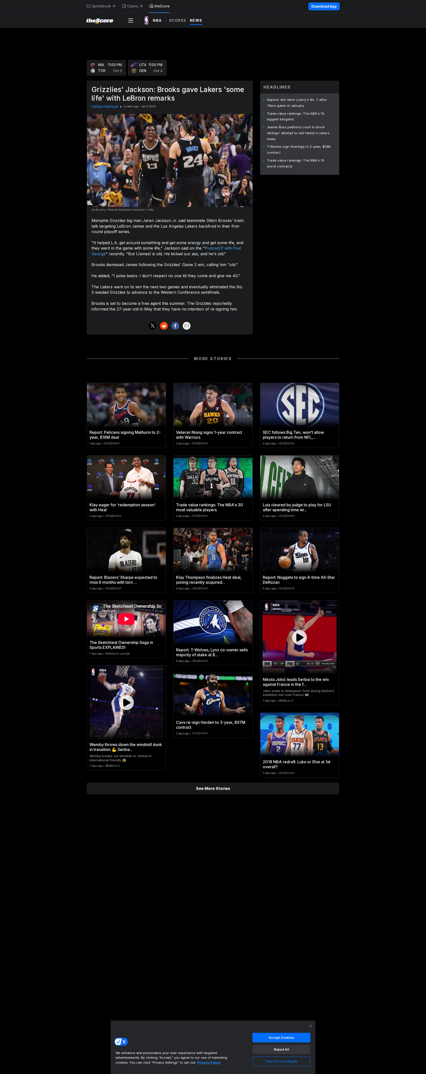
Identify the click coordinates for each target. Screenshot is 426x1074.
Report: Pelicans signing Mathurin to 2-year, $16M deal (125, 435)
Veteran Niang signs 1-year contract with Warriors (209, 435)
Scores (177, 20)
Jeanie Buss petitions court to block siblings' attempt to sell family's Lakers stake (298, 133)
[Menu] (131, 20)
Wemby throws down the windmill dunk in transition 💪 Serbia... (125, 747)
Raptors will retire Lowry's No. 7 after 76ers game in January (297, 103)
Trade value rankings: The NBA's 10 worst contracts (295, 163)
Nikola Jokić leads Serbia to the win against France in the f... (296, 682)
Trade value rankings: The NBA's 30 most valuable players (209, 507)
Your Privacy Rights (281, 1061)
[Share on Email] (187, 326)
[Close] (310, 1026)
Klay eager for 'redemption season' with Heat (122, 507)
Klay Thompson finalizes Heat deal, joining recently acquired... (209, 580)
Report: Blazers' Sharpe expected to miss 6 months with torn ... (123, 580)
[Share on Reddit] (164, 326)
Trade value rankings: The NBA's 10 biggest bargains (295, 116)
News (196, 20)
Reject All (281, 1049)
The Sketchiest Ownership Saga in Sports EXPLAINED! (121, 645)
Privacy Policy (209, 1062)
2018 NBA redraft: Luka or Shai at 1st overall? (296, 764)
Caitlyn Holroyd (104, 106)
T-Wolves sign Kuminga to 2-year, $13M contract (299, 149)
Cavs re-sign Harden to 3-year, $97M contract (210, 725)
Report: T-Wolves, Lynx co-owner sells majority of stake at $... (212, 652)
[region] (213, 1047)
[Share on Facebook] (175, 326)
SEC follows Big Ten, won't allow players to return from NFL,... (293, 435)
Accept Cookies (281, 1037)
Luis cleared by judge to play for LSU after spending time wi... (297, 507)
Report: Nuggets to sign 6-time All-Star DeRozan (299, 580)
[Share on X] (153, 326)
